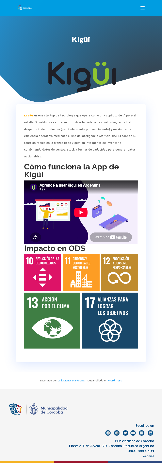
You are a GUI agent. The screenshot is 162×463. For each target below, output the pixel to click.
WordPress (115, 380)
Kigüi (28, 115)
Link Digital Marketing (71, 380)
